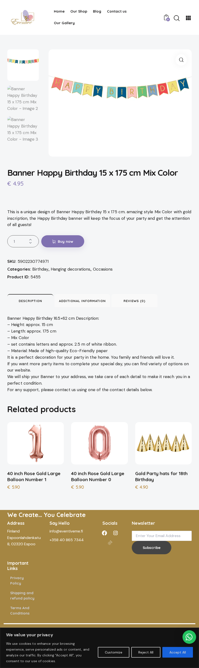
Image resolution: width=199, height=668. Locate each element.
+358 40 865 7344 (67, 539)
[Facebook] (104, 533)
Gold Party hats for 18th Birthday (161, 476)
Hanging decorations (70, 269)
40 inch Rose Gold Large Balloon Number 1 (33, 476)
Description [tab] (30, 301)
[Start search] (176, 18)
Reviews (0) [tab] (134, 301)
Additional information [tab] (82, 301)
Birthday (40, 269)
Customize (113, 652)
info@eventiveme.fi (66, 531)
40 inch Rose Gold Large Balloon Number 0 (97, 476)
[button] (181, 60)
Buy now (65, 241)
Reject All (145, 652)
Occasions (103, 269)
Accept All (177, 652)
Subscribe (151, 547)
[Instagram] (115, 533)
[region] (99, 648)
